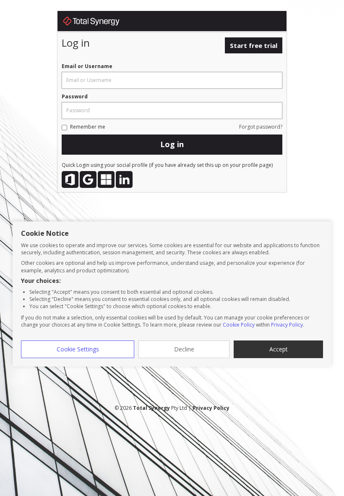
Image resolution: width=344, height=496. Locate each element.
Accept (278, 349)
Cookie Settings (78, 349)
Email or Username (87, 66)
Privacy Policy (287, 324)
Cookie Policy (239, 324)
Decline (184, 349)
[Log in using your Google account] (88, 179)
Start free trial (253, 45)
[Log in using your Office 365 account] (70, 179)
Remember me (87, 126)
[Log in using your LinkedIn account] (124, 179)
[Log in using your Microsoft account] (106, 179)
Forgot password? (260, 126)
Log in (172, 144)
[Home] (99, 22)
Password (75, 96)
